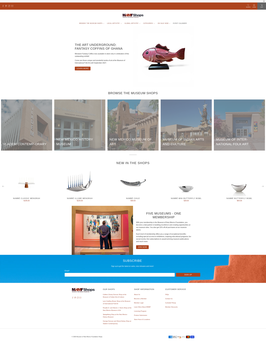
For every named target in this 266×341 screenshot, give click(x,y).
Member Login (139, 303)
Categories (148, 23)
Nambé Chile (133, 198)
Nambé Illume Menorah (80, 198)
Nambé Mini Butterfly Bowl (186, 198)
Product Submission (140, 315)
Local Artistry (113, 23)
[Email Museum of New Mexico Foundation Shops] (12, 6)
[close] (264, 1)
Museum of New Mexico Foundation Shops (89, 336)
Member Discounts (171, 307)
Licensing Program (140, 311)
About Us (137, 294)
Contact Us (168, 298)
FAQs (167, 294)
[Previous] (3, 186)
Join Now (142, 247)
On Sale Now (163, 23)
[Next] (262, 186)
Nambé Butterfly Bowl (239, 198)
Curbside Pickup (170, 303)
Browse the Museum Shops (90, 23)
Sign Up (188, 275)
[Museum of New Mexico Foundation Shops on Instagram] (9, 6)
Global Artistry (132, 23)
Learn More (83, 68)
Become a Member (140, 298)
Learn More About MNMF (142, 307)
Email (67, 271)
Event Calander (180, 23)
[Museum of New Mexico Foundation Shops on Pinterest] (6, 6)
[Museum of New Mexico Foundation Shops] (133, 16)
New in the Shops (133, 163)
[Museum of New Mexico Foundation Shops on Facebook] (3, 6)
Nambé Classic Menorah (26, 198)
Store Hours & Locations (142, 319)
